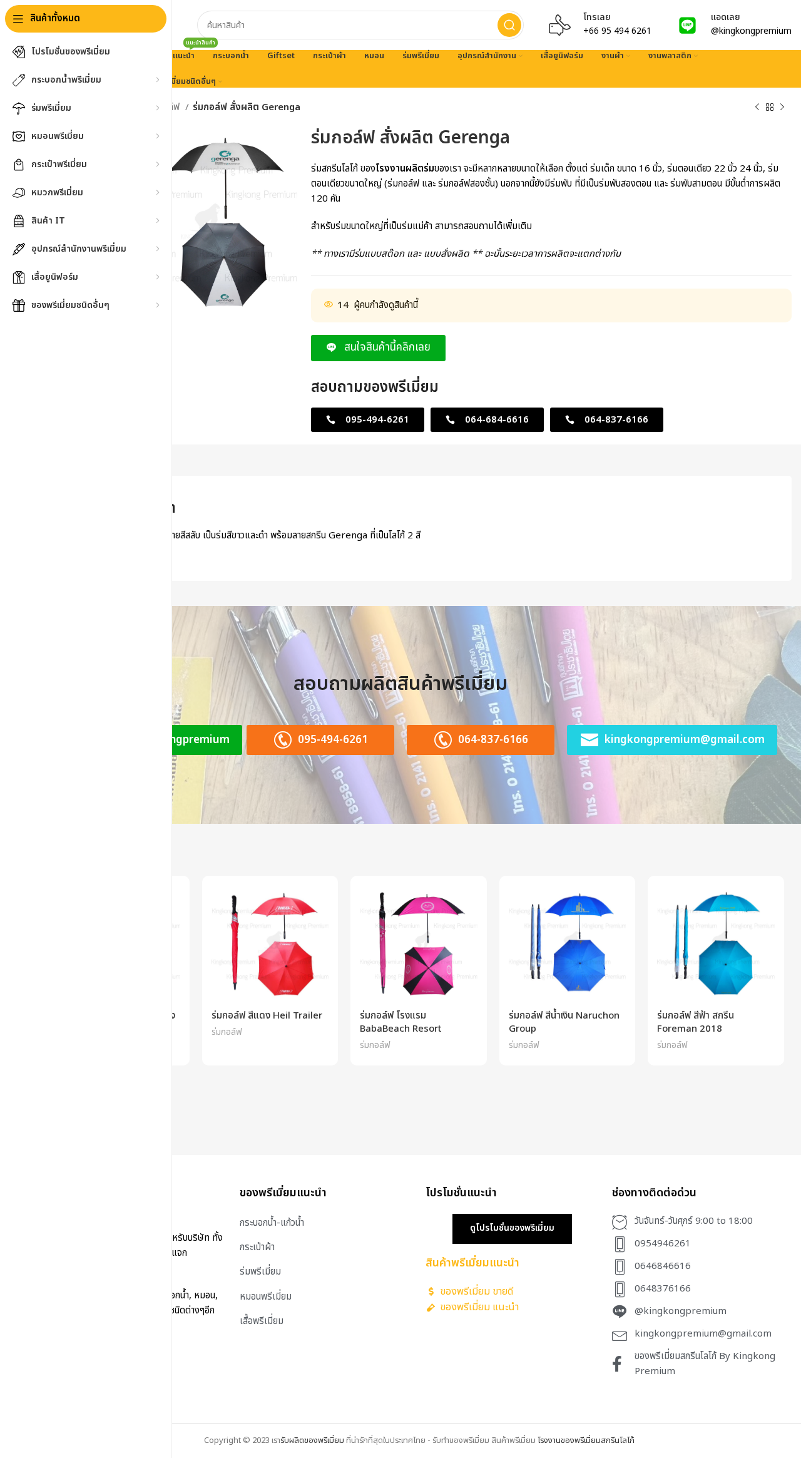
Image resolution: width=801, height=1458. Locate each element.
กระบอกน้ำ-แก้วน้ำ (272, 1223)
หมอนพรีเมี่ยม (266, 1297)
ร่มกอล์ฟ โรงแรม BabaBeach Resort (401, 1022)
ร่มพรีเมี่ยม (260, 1272)
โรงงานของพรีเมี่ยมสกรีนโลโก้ (586, 1440)
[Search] (509, 25)
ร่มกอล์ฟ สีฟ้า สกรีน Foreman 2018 (695, 1022)
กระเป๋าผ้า (257, 1247)
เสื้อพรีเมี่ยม (261, 1321)
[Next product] (782, 107)
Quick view (319, 905)
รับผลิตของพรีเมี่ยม (312, 1440)
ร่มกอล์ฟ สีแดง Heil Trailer (267, 1016)
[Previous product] (757, 107)
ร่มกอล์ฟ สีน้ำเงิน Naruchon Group (564, 1022)
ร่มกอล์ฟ (227, 1032)
